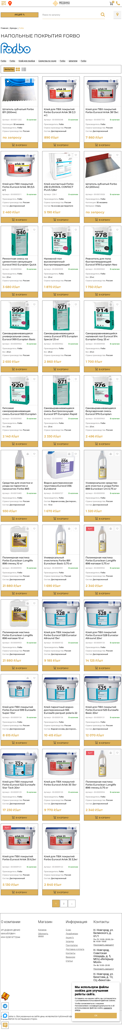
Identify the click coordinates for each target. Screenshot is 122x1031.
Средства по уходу (47, 61)
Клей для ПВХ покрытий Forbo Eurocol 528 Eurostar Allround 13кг (60, 635)
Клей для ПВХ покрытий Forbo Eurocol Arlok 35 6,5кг (19, 858)
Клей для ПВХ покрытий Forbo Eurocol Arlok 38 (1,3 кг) (59, 112)
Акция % (20, 14)
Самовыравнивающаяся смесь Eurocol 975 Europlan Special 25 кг (61, 336)
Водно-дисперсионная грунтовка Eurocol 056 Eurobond (58, 485)
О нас (68, 930)
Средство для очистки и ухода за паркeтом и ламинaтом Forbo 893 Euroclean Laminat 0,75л (17, 487)
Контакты (70, 953)
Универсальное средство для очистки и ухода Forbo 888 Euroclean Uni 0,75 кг (102, 485)
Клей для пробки (27, 61)
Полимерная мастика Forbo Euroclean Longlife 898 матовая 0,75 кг (101, 560)
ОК (95, 1015)
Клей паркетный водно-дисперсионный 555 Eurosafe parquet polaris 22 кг (60, 711)
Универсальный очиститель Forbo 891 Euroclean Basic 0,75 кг (58, 560)
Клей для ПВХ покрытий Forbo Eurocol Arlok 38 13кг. (102, 111)
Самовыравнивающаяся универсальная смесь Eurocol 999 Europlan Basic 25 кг (18, 338)
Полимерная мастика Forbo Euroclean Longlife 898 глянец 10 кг (17, 560)
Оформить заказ (43, 934)
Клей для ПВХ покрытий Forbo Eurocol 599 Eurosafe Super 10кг (19, 710)
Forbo (3, 61)
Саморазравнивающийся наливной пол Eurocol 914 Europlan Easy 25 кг (102, 336)
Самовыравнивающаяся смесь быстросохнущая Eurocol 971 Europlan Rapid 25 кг (60, 412)
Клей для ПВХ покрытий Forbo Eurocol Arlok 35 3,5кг (61, 858)
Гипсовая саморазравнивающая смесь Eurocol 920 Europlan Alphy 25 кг (19, 412)
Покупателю (72, 945)
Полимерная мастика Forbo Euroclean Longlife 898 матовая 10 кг (17, 635)
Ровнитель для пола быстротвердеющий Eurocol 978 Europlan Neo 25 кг (101, 263)
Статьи (69, 961)
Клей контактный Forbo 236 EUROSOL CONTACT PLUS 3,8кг (58, 187)
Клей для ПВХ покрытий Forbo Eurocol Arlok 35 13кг (60, 783)
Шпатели (73, 61)
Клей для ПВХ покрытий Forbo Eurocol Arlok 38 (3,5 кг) (18, 187)
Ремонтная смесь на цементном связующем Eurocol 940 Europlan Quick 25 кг (19, 263)
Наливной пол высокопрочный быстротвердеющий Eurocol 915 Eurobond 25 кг (60, 263)
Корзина (42, 930)
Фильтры (9, 69)
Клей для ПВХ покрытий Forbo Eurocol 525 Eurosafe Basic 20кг (102, 710)
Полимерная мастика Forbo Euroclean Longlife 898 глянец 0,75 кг (101, 784)
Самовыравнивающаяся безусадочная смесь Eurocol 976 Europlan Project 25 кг (101, 412)
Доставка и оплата (75, 949)
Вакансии (70, 957)
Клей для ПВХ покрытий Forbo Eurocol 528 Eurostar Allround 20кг (102, 635)
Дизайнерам (72, 933)
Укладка (70, 941)
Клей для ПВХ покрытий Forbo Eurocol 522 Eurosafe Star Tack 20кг (18, 784)
